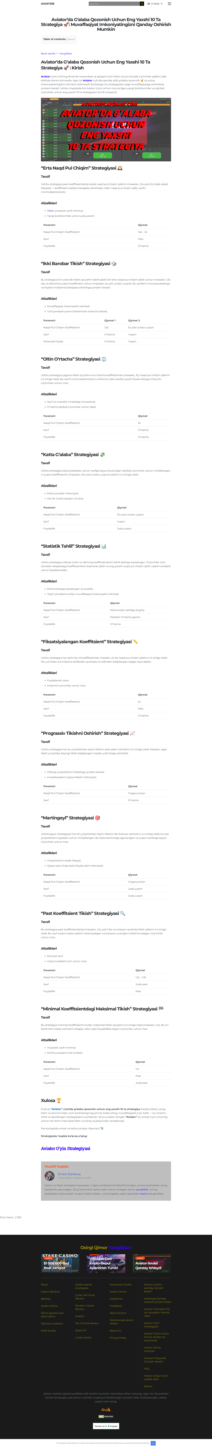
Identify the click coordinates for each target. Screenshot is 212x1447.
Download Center (121, 1284)
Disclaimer (116, 1298)
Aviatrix (79, 1316)
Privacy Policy (118, 1337)
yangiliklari (120, 1247)
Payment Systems (52, 1323)
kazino (144, 1193)
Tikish (50, 210)
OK (153, 1443)
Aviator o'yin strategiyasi (65, 1148)
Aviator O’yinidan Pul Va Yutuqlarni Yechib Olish (157, 1312)
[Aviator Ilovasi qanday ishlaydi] (152, 1263)
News (44, 1284)
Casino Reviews (50, 1291)
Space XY (80, 1330)
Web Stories (48, 1330)
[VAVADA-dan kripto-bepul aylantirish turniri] (106, 1263)
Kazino (148, 1386)
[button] (155, 3)
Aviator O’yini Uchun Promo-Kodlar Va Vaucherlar (156, 1337)
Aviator (87, 80)
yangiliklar (142, 1189)
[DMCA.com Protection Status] (106, 1417)
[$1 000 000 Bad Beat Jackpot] (60, 1263)
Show (71, 39)
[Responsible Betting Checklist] (106, 1409)
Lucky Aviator (83, 1337)
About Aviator (118, 1313)
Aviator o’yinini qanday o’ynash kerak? (154, 1288)
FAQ (146, 1368)
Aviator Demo (49, 1305)
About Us (115, 1330)
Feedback (116, 1305)
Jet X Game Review (87, 1323)
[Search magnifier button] (142, 4)
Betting (45, 1298)
